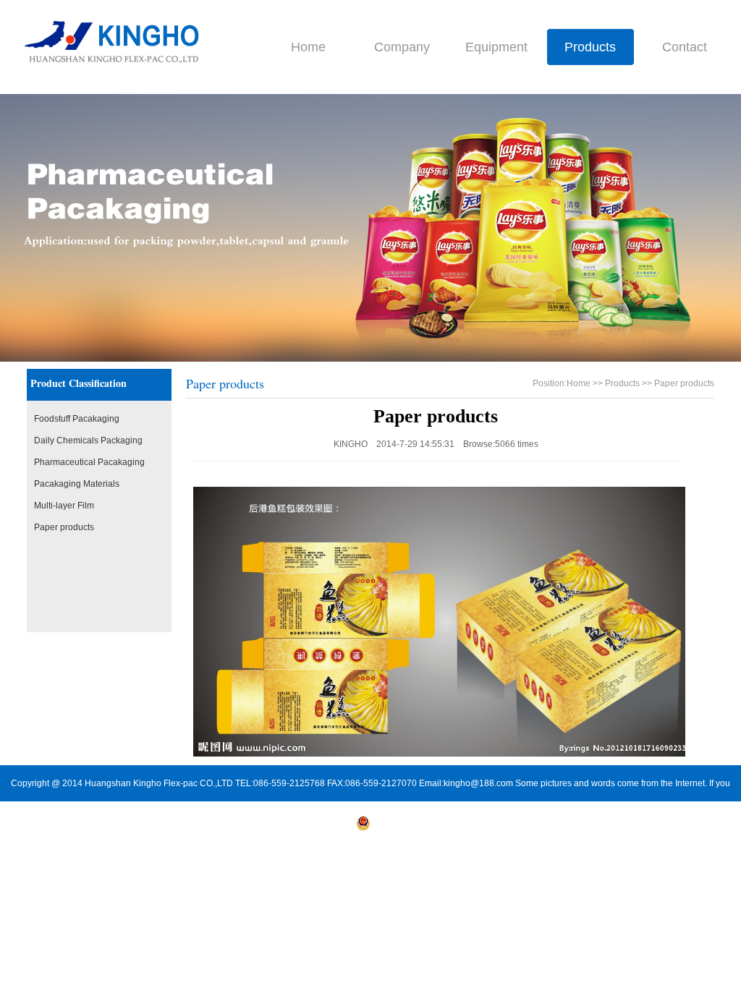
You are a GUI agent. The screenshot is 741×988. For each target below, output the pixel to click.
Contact (684, 47)
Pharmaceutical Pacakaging (89, 462)
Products (590, 47)
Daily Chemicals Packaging (88, 440)
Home (308, 47)
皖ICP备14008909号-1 (309, 827)
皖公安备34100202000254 (423, 827)
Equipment (496, 47)
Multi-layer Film (64, 506)
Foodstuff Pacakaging (76, 419)
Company (402, 47)
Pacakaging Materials (76, 484)
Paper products (64, 527)
